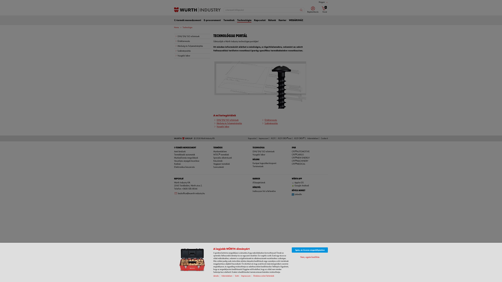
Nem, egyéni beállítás (310, 257)
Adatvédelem (226, 276)
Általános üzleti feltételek (263, 276)
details (216, 276)
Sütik (237, 276)
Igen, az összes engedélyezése (310, 250)
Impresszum (246, 276)
